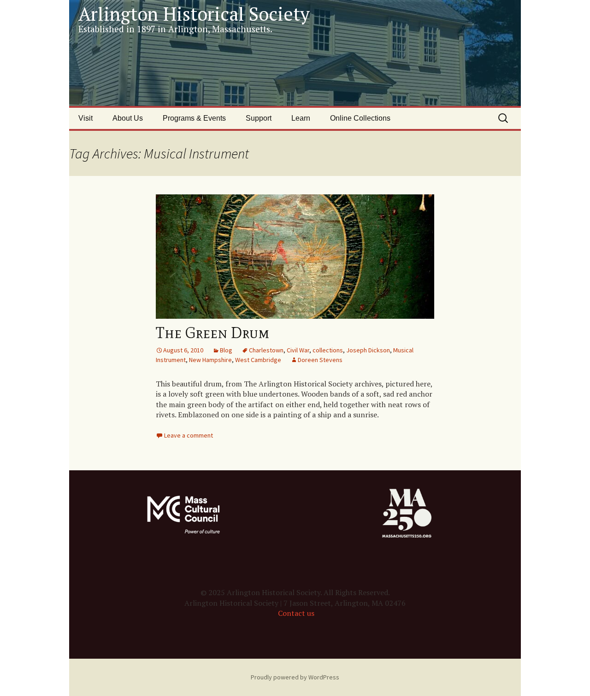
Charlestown (266, 350)
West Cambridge (258, 360)
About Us (127, 118)
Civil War (298, 350)
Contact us (296, 613)
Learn (300, 118)
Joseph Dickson (368, 350)
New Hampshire (210, 360)
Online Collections (360, 118)
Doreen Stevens (320, 360)
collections (328, 350)
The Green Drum (213, 332)
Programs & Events (194, 118)
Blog (226, 350)
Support (258, 118)
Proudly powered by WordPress (295, 677)
